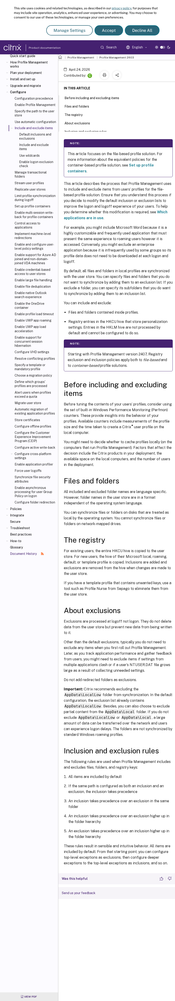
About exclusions (77, 123)
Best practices (21, 534)
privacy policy (121, 8)
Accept (109, 30)
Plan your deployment (26, 73)
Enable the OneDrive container (29, 305)
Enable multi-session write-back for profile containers (34, 215)
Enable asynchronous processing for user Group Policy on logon (33, 492)
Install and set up (22, 79)
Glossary (16, 547)
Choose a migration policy (33, 375)
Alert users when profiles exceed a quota (33, 394)
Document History (23, 554)
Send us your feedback (78, 893)
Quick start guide (22, 56)
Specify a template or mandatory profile (30, 367)
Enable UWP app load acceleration (30, 329)
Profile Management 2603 (116, 57)
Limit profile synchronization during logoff (35, 198)
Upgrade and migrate (25, 86)
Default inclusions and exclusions (35, 136)
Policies (16, 509)
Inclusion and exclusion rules (85, 131)
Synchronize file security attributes (32, 479)
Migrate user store (28, 403)
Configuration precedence (34, 98)
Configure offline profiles (33, 426)
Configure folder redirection (35, 502)
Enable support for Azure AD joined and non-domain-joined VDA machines (35, 259)
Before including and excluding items (91, 98)
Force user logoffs (28, 471)
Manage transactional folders (31, 174)
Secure (15, 521)
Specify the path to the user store (34, 113)
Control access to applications (27, 225)
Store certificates (27, 420)
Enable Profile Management (35, 105)
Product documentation (39, 47)
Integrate (17, 515)
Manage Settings (69, 30)
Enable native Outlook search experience (31, 295)
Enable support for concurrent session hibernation (28, 341)
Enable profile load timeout (34, 314)
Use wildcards (29, 155)
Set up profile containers (32, 206)
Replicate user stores (30, 189)
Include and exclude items (34, 147)
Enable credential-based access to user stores (32, 272)
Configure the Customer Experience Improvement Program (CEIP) (33, 437)
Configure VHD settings (32, 352)
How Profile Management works (29, 64)
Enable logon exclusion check (36, 164)
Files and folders (76, 106)
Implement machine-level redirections (33, 236)
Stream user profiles (29, 183)
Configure (18, 92)
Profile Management (80, 57)
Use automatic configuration (35, 122)
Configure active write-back (35, 447)
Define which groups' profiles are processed (31, 384)
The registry (73, 115)
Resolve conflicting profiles (35, 358)
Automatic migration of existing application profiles (35, 411)
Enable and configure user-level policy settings (34, 246)
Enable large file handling (33, 280)
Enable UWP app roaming (33, 320)
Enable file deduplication (33, 286)
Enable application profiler (34, 464)
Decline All (142, 30)
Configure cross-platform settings (33, 456)
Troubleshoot (20, 528)
